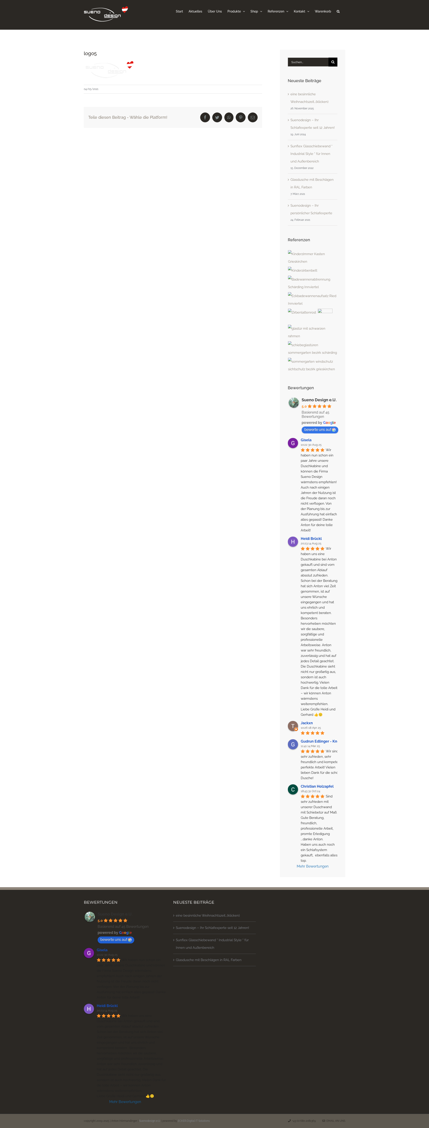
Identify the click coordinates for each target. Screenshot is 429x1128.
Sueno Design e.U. (319, 400)
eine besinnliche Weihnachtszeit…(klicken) (208, 916)
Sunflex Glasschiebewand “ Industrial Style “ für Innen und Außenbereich (311, 153)
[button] (338, 11)
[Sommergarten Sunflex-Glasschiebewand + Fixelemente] (312, 365)
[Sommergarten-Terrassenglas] (312, 349)
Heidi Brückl (311, 539)
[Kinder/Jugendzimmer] (312, 258)
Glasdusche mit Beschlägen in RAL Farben (209, 960)
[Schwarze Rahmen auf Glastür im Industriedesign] (312, 332)
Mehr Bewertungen (312, 866)
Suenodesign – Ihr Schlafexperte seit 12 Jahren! (212, 928)
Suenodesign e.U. (149, 1120)
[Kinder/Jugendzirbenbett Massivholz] (303, 270)
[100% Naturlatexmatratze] (325, 316)
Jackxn (307, 723)
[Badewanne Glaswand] (312, 299)
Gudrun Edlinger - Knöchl (323, 741)
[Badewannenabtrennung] (312, 283)
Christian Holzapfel (317, 786)
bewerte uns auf (317, 429)
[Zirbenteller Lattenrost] (302, 312)
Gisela (306, 440)
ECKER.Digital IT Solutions (194, 1120)
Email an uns (335, 1120)
